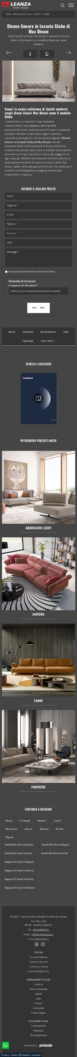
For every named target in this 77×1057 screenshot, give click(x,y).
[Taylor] (64, 52)
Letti (38, 998)
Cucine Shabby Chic (38, 971)
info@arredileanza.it (43, 934)
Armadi (38, 1003)
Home (8, 14)
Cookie (14, 1054)
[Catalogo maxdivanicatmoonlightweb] (38, 398)
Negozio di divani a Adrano (19, 870)
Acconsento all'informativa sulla (32, 271)
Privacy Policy (48, 271)
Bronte (59, 829)
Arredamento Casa (22, 14)
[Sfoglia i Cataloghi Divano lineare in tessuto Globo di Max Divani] (47, 54)
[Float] (13, 52)
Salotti (37, 14)
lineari (57, 820)
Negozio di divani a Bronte (19, 879)
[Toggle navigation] (71, 5)
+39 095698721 (40, 929)
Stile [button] (66, 331)
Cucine (38, 952)
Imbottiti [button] (28, 331)
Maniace (44, 829)
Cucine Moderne (38, 957)
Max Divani (11, 829)
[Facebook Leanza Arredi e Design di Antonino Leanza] (35, 943)
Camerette (38, 1008)
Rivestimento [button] (48, 331)
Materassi (38, 1030)
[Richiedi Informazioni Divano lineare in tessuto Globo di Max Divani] (30, 54)
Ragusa (9, 837)
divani (9, 820)
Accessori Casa (38, 1021)
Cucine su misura (38, 966)
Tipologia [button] (27, 340)
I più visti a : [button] (48, 340)
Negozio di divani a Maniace (20, 887)
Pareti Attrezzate (38, 989)
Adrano (28, 829)
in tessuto (25, 820)
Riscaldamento (38, 1035)
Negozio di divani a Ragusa (19, 861)
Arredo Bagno (38, 1012)
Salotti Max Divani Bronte (54, 853)
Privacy (5, 1054)
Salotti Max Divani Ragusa (55, 844)
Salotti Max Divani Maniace (19, 844)
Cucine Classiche (38, 961)
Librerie (38, 984)
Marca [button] (11, 331)
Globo (46, 14)
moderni (42, 820)
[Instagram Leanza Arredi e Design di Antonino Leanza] (42, 943)
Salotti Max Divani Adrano (18, 853)
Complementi (38, 1025)
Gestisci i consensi (31, 1054)
